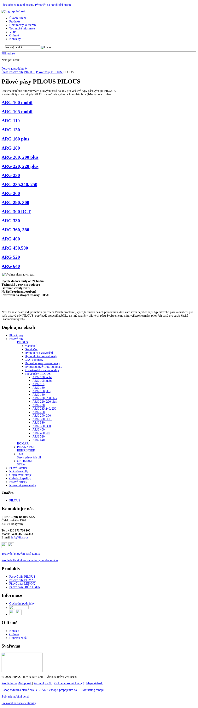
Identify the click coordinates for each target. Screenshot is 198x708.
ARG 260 (11, 193)
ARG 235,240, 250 (19, 184)
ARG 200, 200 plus (20, 157)
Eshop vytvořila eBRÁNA (18, 690)
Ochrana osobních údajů (69, 683)
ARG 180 (11, 148)
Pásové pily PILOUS (22, 576)
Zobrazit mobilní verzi (15, 696)
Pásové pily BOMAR (22, 580)
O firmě (14, 634)
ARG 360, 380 (15, 229)
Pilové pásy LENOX (22, 583)
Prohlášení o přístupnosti (17, 683)
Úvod (5, 72)
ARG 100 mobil (17, 102)
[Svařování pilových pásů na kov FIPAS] (22, 671)
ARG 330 (11, 220)
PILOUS (29, 72)
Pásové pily (16, 72)
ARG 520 (11, 257)
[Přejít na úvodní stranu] (14, 11)
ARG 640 (11, 266)
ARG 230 (11, 175)
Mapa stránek (94, 683)
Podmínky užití (43, 683)
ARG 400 (11, 238)
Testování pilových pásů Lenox (21, 553)
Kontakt (14, 630)
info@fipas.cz (19, 537)
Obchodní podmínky (22, 603)
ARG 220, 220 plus (20, 166)
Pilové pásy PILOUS (49, 72)
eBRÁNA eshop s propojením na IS (58, 690)
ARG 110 (11, 120)
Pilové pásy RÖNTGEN (24, 587)
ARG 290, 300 (15, 202)
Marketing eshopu (93, 690)
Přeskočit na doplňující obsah (53, 4)
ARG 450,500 (15, 248)
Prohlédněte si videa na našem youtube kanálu (30, 560)
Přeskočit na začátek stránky (19, 703)
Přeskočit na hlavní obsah (17, 4)
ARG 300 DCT (16, 211)
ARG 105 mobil (17, 111)
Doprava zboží (18, 637)
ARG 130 (11, 129)
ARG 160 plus (15, 138)
